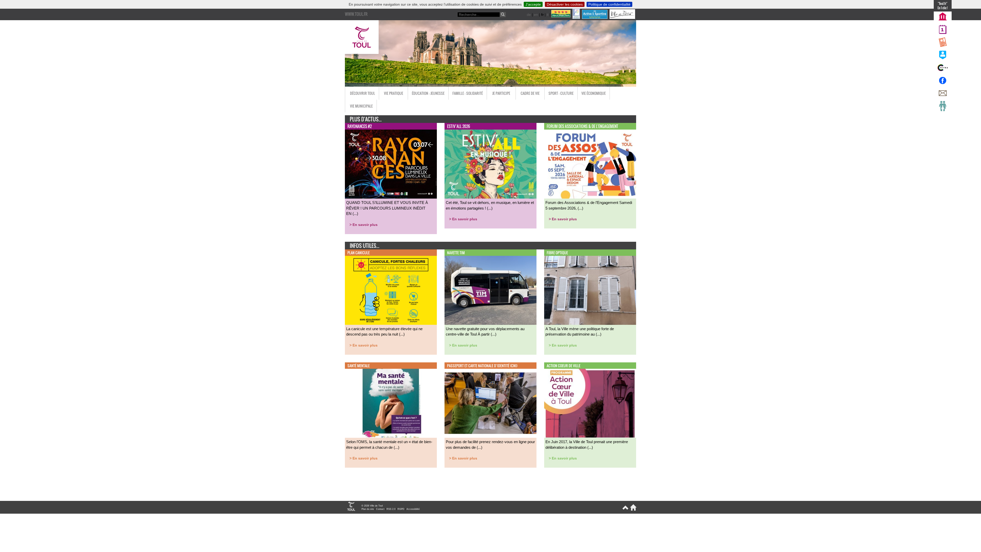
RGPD (401, 509)
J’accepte (533, 4)
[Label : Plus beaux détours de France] (577, 18)
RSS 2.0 (391, 509)
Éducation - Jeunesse (428, 93)
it (547, 15)
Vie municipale (361, 106)
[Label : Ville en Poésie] (623, 18)
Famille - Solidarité (467, 93)
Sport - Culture (561, 93)
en (536, 15)
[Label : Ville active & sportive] (595, 18)
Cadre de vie (530, 93)
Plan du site (367, 509)
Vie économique (593, 93)
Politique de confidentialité (609, 4)
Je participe (501, 93)
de (529, 15)
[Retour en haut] (625, 509)
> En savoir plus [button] (363, 225)
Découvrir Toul (362, 93)
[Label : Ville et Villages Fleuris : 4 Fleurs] (561, 18)
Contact (380, 509)
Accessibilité (413, 509)
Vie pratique (393, 93)
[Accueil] (632, 509)
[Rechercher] (503, 14)
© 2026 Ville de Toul (372, 505)
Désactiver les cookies (565, 4)
